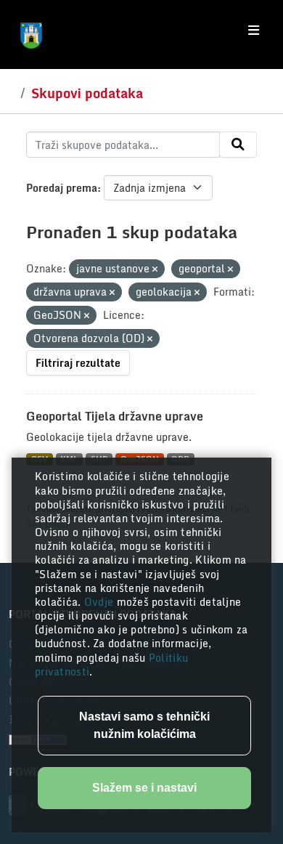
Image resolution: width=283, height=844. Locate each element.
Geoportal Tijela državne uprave (114, 416)
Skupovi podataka (87, 93)
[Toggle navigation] (253, 30)
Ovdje (100, 601)
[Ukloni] (154, 269)
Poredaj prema (61, 187)
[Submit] (238, 144)
